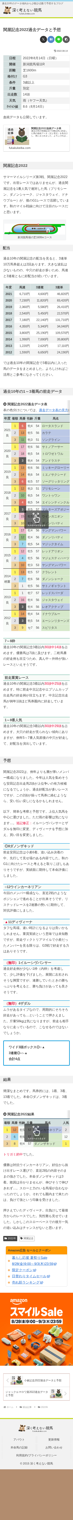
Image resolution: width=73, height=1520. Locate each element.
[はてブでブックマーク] (51, 39)
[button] (66, 39)
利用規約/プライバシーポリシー (36, 1455)
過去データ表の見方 (53, 410)
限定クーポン (22, 1270)
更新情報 (54, 1439)
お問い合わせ (53, 1447)
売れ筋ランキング (26, 1282)
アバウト (19, 1439)
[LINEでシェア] (58, 39)
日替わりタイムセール (29, 1276)
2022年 (12, 1238)
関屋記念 (28, 1238)
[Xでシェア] (43, 39)
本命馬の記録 (19, 1447)
